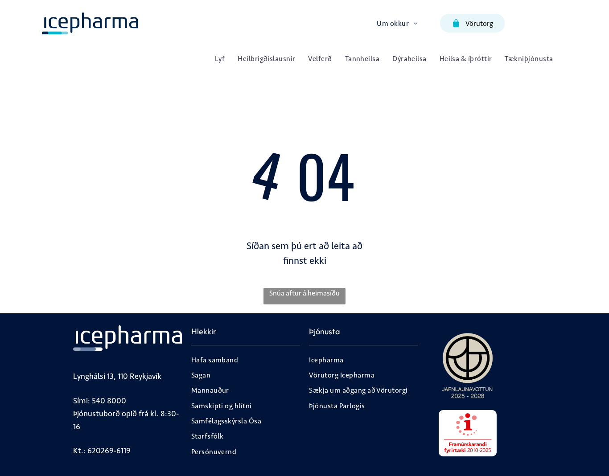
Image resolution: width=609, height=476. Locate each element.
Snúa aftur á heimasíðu (304, 293)
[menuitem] (397, 22)
